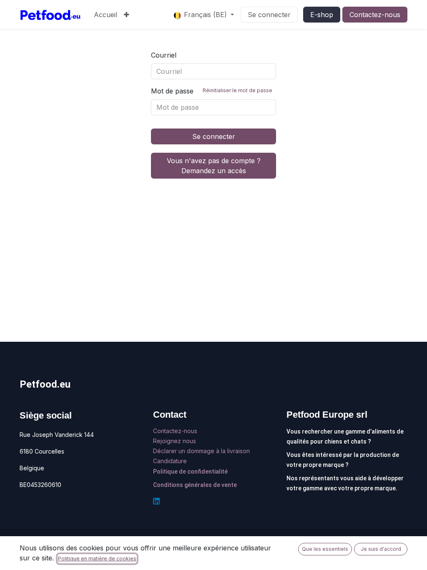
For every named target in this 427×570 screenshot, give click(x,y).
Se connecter (269, 14)
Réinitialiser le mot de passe (237, 90)
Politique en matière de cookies (97, 558)
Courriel (163, 55)
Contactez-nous (374, 14)
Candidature (170, 460)
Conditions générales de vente (195, 485)
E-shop (321, 14)
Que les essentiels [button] (325, 549)
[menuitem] (105, 14)
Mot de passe (211, 91)
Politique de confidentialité (190, 471)
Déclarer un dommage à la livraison (201, 450)
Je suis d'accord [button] (381, 549)
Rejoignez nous (175, 440)
